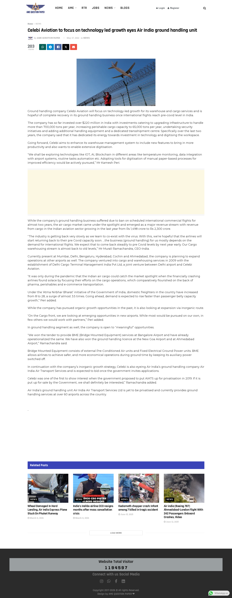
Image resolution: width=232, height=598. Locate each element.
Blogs (125, 8)
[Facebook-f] (116, 581)
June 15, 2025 (126, 514)
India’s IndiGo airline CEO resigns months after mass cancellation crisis (93, 510)
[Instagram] (101, 581)
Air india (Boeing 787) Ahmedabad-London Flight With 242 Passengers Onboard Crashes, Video (183, 511)
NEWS (38, 23)
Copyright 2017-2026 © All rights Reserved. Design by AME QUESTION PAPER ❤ (116, 592)
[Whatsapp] (109, 581)
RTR (84, 8)
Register (174, 7)
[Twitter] (130, 581)
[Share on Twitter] (65, 47)
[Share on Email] (73, 47)
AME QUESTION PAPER (48, 37)
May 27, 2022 (73, 37)
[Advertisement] (116, 192)
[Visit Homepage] (36, 7)
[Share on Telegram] (50, 47)
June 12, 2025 (172, 521)
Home (59, 8)
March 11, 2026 (36, 517)
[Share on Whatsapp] (42, 47)
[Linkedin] (123, 581)
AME (71, 8)
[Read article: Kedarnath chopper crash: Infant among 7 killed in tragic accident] (138, 488)
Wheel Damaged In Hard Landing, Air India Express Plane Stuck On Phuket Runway (47, 510)
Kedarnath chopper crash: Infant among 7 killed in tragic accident (138, 508)
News (108, 8)
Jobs (95, 8)
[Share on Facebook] (58, 47)
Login (161, 7)
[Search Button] (204, 8)
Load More (116, 533)
